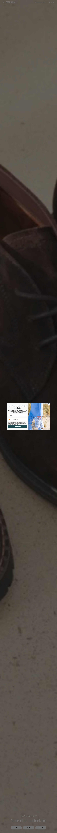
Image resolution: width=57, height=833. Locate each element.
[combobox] (10, 419)
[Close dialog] (49, 404)
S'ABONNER (18, 427)
